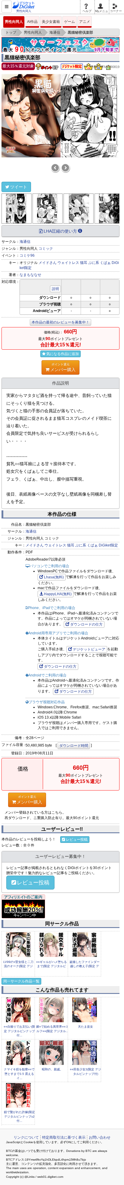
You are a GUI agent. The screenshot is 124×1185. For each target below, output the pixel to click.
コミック (46, 248)
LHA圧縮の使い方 (60, 231)
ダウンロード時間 (73, 746)
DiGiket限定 (108, 545)
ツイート (18, 186)
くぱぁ (105, 263)
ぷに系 (93, 263)
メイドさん (48, 263)
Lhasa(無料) (54, 577)
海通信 (25, 242)
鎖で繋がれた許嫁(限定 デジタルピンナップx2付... (19, 1116)
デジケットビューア (89, 649)
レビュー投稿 (77, 839)
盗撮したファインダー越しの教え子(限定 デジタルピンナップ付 (85, 966)
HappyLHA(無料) (58, 594)
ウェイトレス (68, 263)
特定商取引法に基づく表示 (63, 1137)
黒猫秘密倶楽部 (22, 57)
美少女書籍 (51, 22)
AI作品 (32, 22)
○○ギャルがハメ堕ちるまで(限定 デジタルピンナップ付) (51, 966)
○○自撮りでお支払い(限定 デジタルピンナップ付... (19, 1031)
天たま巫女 (85, 1026)
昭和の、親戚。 (52, 1069)
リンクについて (26, 1137)
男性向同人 (14, 22)
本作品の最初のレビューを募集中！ (60, 322)
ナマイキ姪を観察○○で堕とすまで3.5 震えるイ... (19, 1074)
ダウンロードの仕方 (86, 624)
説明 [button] (55, 289)
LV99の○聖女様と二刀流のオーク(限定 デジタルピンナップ (18, 966)
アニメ (84, 22)
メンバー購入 (63, 367)
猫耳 (83, 263)
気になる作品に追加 (62, 354)
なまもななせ (30, 275)
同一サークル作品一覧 (21, 981)
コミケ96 (27, 255)
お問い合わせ (99, 1137)
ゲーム (69, 22)
